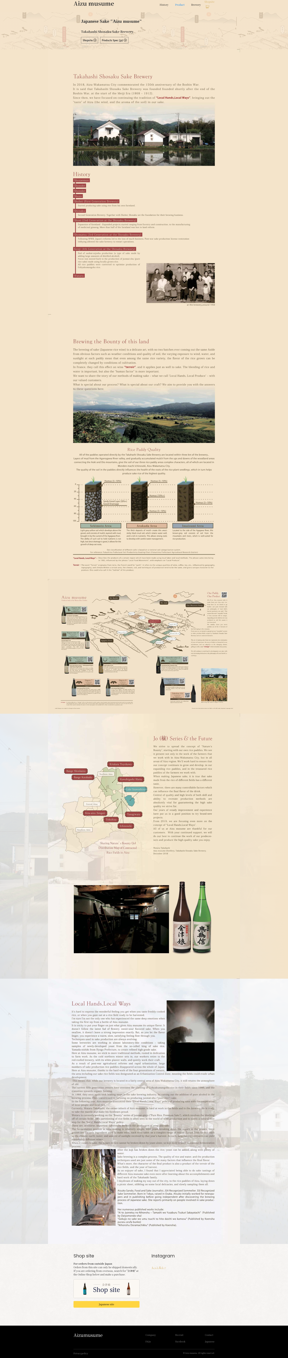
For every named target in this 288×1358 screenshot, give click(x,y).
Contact (209, 1334)
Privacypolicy (81, 1353)
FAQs (148, 1341)
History (164, 4)
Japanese (209, 1341)
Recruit (179, 1334)
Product (179, 4)
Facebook (180, 1341)
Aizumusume (88, 1335)
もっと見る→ (159, 1267)
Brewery (196, 4)
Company (151, 1334)
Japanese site (106, 1304)
